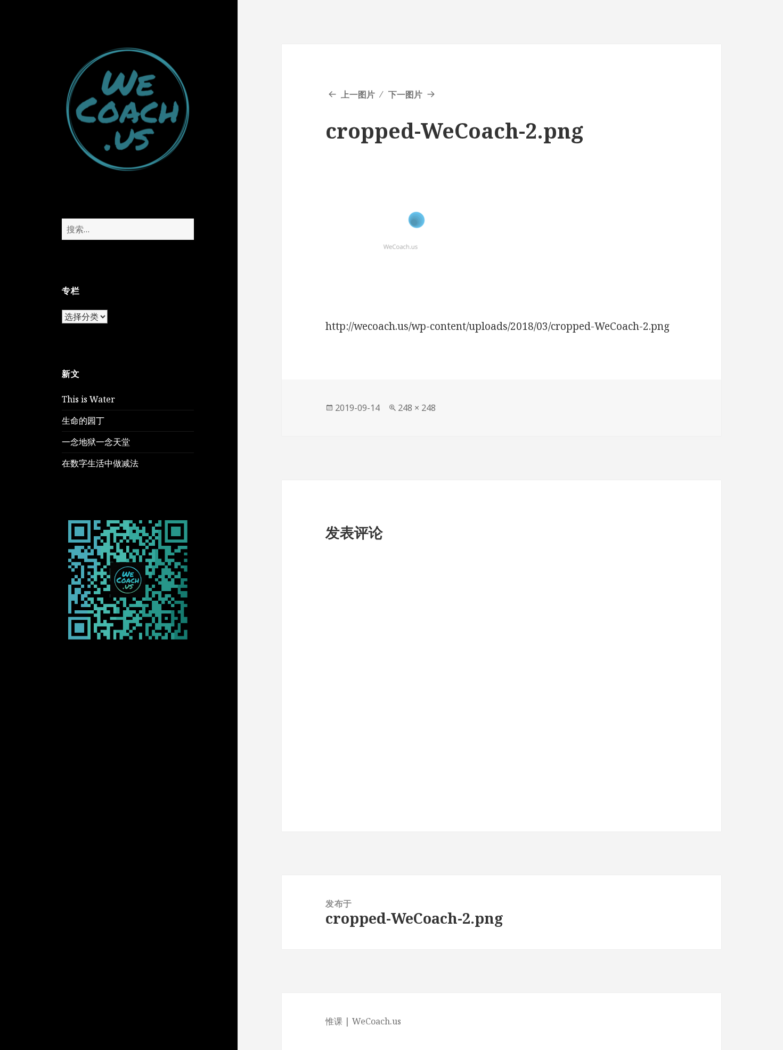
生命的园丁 (83, 420)
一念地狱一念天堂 (96, 442)
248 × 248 (417, 408)
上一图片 (358, 94)
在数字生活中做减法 (100, 463)
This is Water (88, 399)
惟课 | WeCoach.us (363, 1021)
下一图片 (405, 94)
